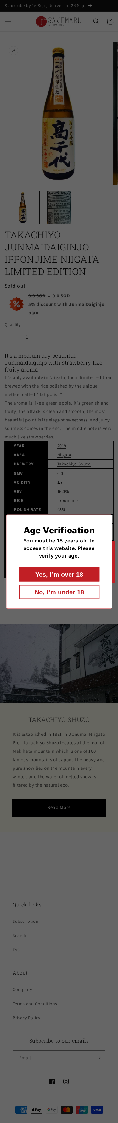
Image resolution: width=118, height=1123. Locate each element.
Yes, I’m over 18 (59, 574)
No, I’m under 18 (59, 591)
